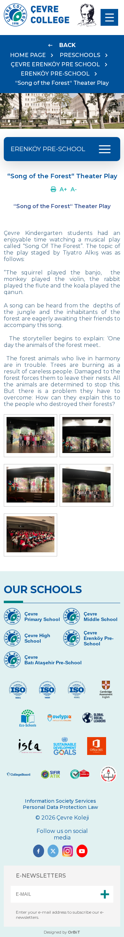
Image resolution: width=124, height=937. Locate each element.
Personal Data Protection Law (60, 807)
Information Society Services (60, 801)
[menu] (109, 17)
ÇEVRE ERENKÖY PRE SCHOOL (55, 64)
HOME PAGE (28, 55)
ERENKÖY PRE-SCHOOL (55, 73)
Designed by (62, 932)
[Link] (53, 189)
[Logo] (36, 24)
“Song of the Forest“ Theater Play (62, 83)
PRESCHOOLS (80, 55)
